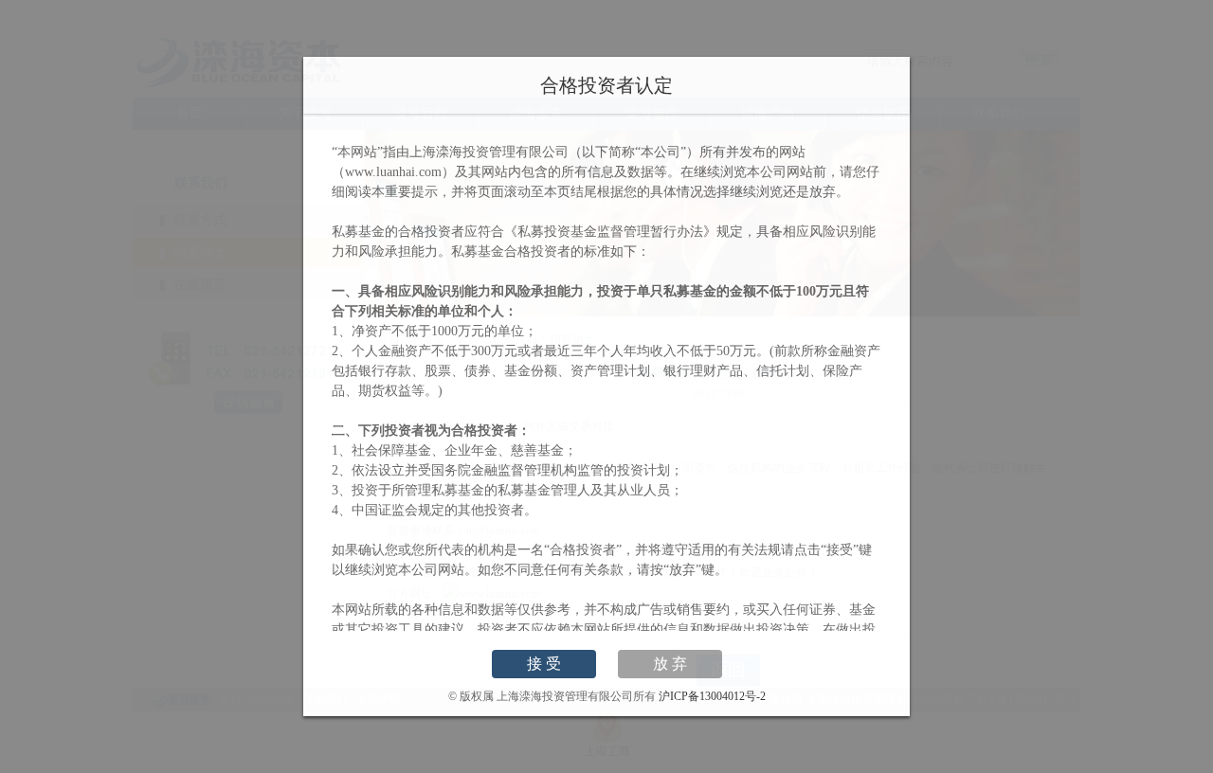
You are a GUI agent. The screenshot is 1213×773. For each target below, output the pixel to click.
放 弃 (670, 664)
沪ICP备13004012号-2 (712, 696)
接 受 (544, 664)
